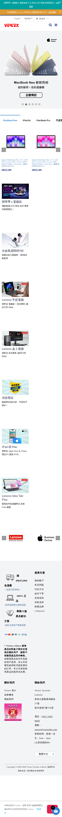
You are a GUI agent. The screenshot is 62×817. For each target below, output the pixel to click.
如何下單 (39, 593)
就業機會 (9, 695)
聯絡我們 (9, 699)
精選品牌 (39, 606)
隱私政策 (22, 771)
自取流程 (39, 602)
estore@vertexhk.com (46, 729)
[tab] (10, 120)
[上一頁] (4, 150)
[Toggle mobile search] (50, 24)
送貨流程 (39, 598)
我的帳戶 (39, 580)
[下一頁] (58, 150)
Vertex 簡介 (10, 690)
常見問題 (39, 585)
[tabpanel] (31, 151)
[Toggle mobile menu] (56, 24)
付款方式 (39, 589)
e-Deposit (40, 611)
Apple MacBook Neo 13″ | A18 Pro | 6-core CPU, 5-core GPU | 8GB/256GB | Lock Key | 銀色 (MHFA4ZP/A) (15, 163)
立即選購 (52, 12)
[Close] (60, 2)
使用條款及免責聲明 (35, 771)
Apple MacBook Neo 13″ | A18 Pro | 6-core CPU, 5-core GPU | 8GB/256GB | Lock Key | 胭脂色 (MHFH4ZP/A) (45, 163)
